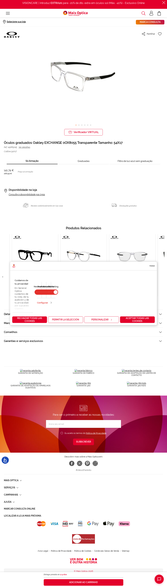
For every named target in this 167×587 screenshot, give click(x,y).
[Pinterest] (87, 463)
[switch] (53, 292)
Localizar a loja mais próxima (22, 515)
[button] (143, 13)
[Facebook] (72, 463)
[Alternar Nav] (8, 13)
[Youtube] (80, 463)
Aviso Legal (43, 551)
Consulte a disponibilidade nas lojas (27, 194)
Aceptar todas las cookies (137, 319)
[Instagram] (95, 463)
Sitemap (125, 551)
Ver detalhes (24, 147)
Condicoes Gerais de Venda (106, 551)
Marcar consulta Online (19, 508)
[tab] (32, 161)
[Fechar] (163, 2)
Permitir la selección (65, 319)
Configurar (42, 302)
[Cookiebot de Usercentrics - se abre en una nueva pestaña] (140, 266)
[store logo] (75, 13)
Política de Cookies (82, 551)
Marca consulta (150, 22)
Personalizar (99, 319)
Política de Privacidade (96, 433)
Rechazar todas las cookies (29, 319)
